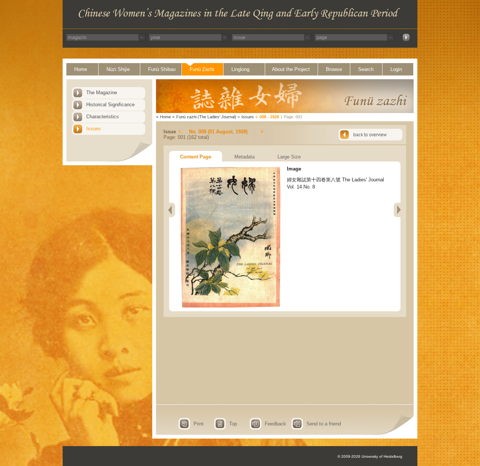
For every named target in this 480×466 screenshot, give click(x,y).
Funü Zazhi (202, 69)
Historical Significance (110, 104)
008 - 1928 (269, 117)
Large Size (289, 157)
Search (366, 69)
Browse (334, 69)
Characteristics (102, 116)
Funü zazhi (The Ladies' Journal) (206, 117)
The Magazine (101, 92)
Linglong (240, 69)
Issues (93, 128)
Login (396, 69)
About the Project (291, 69)
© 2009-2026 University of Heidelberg (370, 456)
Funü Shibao (162, 69)
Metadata (244, 157)
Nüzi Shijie (118, 69)
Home (80, 69)
